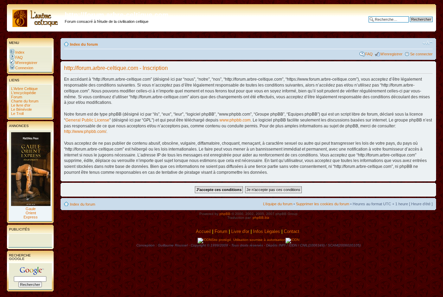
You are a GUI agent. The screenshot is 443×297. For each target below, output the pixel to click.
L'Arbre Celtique (24, 89)
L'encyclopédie (23, 93)
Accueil (203, 231)
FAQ (18, 57)
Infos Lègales (266, 231)
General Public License (87, 120)
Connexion (23, 68)
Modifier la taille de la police (428, 43)
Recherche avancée (415, 24)
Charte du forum (24, 101)
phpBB (224, 214)
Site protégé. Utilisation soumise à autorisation (248, 240)
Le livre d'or (20, 105)
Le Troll (17, 113)
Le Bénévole (21, 109)
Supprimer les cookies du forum (322, 204)
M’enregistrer (25, 63)
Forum (16, 97)
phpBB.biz (261, 217)
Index (19, 52)
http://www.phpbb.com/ (85, 131)
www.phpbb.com (235, 120)
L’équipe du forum (277, 204)
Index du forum (84, 44)
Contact (292, 231)
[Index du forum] (37, 17)
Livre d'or (240, 231)
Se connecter (421, 54)
